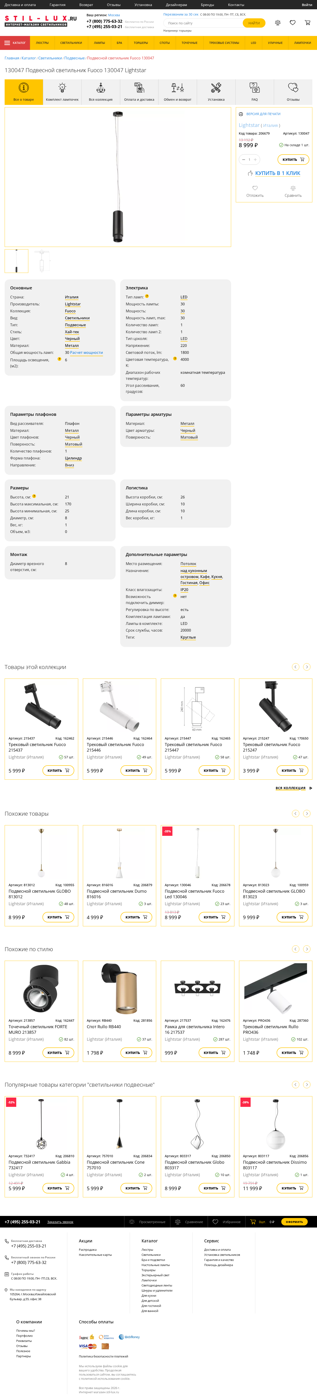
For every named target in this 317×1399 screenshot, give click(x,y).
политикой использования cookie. (105, 1378)
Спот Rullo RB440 (104, 1026)
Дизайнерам (176, 4)
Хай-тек (72, 331)
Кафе (205, 576)
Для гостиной (151, 1306)
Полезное (23, 1351)
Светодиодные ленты (157, 1285)
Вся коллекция (291, 788)
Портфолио (24, 1336)
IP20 (184, 589)
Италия (71, 297)
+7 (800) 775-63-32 (120, 21)
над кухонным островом (194, 573)
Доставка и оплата (20, 4)
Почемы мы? (25, 1330)
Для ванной (150, 1311)
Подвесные (74, 58)
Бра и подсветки (153, 1260)
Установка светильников (222, 1255)
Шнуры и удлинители (157, 1290)
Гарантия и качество (219, 1260)
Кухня (216, 576)
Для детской (150, 1301)
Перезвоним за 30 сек (180, 14)
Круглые (188, 637)
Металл (72, 345)
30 (183, 310)
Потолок (188, 563)
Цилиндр (73, 458)
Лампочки (149, 1280)
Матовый (73, 444)
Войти (307, 5)
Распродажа (88, 1249)
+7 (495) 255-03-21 (120, 26)
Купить (290, 160)
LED (184, 297)
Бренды (207, 4)
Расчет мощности (86, 352)
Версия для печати (263, 114)
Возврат (86, 4)
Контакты (236, 4)
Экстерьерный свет (155, 1275)
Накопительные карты (95, 1255)
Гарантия (57, 4)
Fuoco (70, 310)
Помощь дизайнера (218, 1265)
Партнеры (23, 1356)
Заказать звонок (60, 1222)
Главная (12, 58)
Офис (204, 582)
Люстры (147, 1249)
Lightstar (73, 304)
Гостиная (189, 582)
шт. (262, 1222)
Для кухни (149, 1295)
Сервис (211, 1241)
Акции (85, 1241)
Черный (72, 338)
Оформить (294, 1222)
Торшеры (148, 1270)
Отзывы (114, 4)
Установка (143, 4)
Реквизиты (24, 1341)
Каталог (19, 43)
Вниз (69, 465)
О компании (29, 1322)
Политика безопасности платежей (103, 1356)
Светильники (50, 58)
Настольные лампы (156, 1265)
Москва (114, 15)
